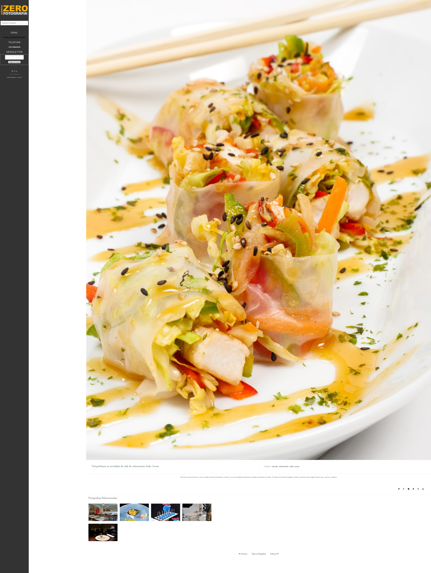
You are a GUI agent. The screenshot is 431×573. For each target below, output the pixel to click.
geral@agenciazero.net (14, 37)
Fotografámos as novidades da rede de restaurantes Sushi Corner (125, 466)
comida (274, 466)
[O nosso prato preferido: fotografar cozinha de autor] (103, 540)
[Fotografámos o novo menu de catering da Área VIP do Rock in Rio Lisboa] (165, 520)
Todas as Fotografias (259, 554)
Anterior (244, 554)
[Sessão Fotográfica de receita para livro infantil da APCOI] (196, 520)
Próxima (273, 554)
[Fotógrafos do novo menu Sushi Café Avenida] (134, 520)
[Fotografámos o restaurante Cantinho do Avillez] (103, 520)
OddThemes (11, 77)
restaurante (283, 466)
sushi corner (294, 466)
